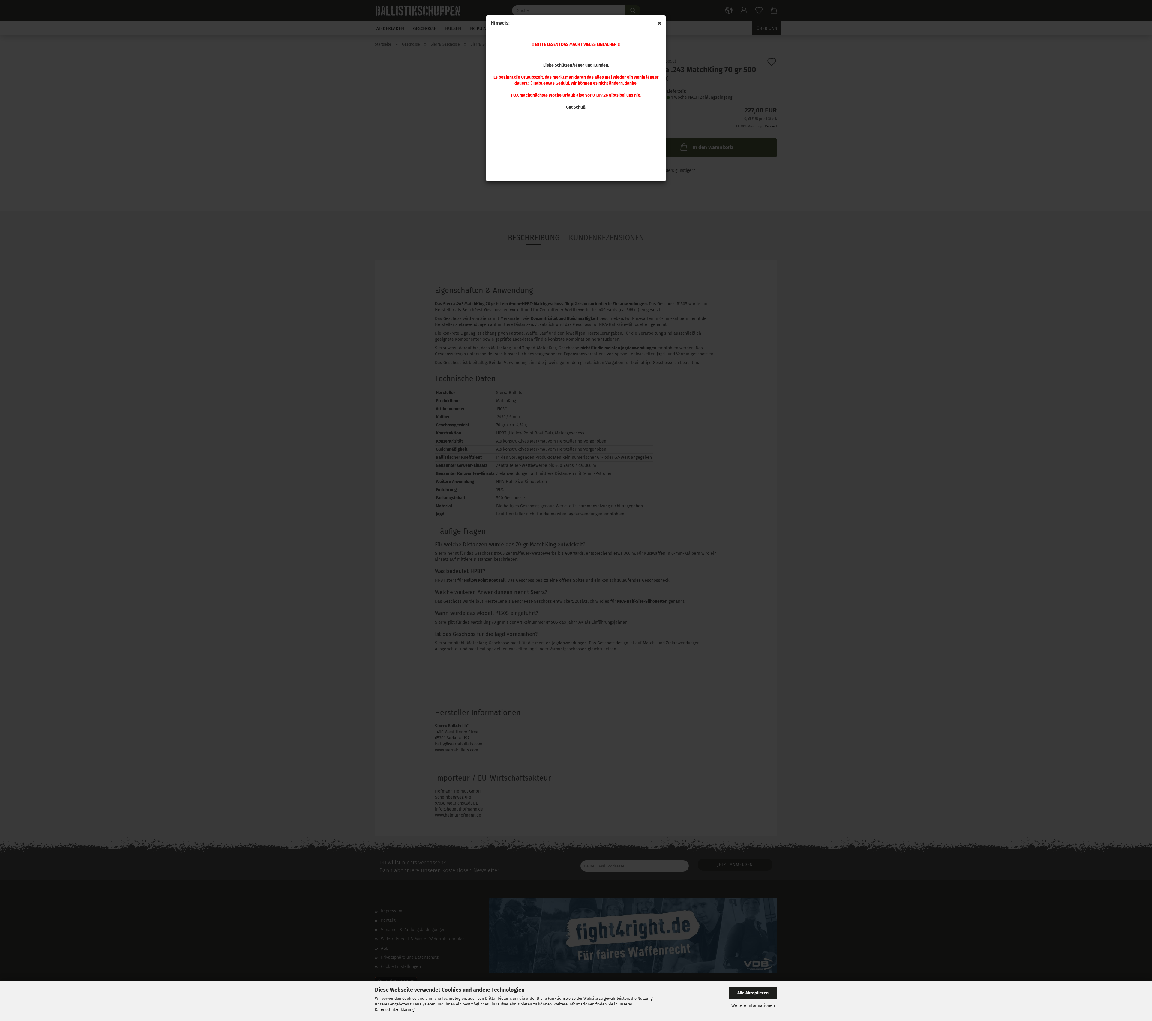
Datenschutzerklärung (395, 1009)
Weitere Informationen (753, 1005)
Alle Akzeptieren (753, 993)
